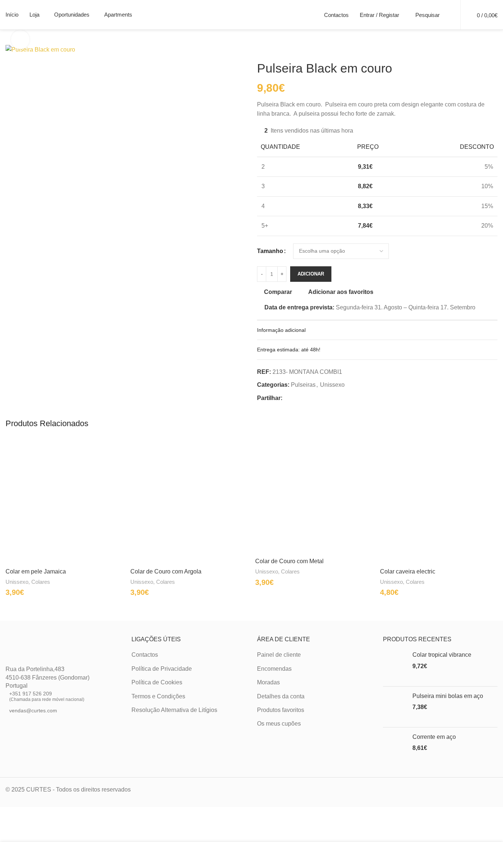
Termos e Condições (158, 696)
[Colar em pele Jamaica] (64, 500)
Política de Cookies (156, 682)
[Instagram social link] (18, 728)
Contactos (144, 655)
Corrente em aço (434, 737)
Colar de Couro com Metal (289, 561)
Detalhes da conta (281, 696)
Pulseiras (303, 385)
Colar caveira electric (407, 571)
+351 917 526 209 (46, 696)
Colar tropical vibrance (441, 655)
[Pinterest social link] (304, 398)
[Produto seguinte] (279, 49)
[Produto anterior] (261, 49)
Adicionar (311, 274)
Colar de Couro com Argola (165, 571)
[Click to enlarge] (20, 39)
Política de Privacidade (161, 669)
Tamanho (270, 251)
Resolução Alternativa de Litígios (174, 710)
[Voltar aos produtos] (270, 49)
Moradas (268, 682)
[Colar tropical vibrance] (395, 665)
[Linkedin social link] (313, 398)
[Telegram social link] (322, 398)
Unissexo (332, 385)
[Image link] (32, 654)
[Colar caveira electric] (438, 500)
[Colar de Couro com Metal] (314, 495)
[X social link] (295, 398)
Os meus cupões (279, 723)
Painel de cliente (279, 655)
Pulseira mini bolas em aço (447, 696)
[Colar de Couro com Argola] (189, 500)
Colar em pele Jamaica (36, 571)
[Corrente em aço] (395, 747)
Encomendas (274, 669)
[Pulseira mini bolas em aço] (395, 707)
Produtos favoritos (280, 710)
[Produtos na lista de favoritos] (450, 14)
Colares (40, 582)
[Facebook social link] (286, 398)
